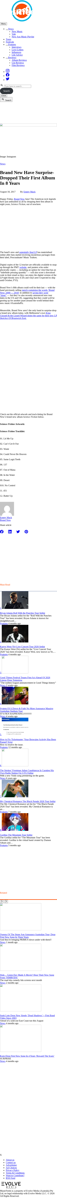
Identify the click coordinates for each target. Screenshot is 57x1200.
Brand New (19, 199)
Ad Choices (11, 1167)
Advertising (11, 1165)
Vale (14, 34)
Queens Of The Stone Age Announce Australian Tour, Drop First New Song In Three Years (27, 935)
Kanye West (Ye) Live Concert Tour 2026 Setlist (22, 646)
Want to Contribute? (15, 1175)
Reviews (12, 57)
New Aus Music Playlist (23, 36)
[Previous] (2, 901)
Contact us (11, 1162)
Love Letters (17, 49)
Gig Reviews (18, 62)
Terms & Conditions (15, 1173)
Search (6, 91)
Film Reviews (18, 65)
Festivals (10, 42)
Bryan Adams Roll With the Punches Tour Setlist (22, 613)
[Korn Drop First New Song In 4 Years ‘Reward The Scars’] (20, 1051)
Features (12, 44)
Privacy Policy (12, 1170)
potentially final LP (28, 252)
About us (10, 1160)
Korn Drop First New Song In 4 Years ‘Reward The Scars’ (27, 1056)
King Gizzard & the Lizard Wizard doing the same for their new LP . (28, 315)
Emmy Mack (30, 192)
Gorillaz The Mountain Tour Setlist (16, 835)
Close (3, 95)
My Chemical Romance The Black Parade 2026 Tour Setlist (27, 801)
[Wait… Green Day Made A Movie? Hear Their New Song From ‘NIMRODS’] (20, 970)
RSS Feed (10, 1178)
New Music (17, 31)
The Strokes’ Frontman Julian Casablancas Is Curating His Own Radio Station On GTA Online (27, 771)
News (11, 29)
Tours (8, 39)
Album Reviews (19, 60)
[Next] (6, 901)
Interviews (16, 47)
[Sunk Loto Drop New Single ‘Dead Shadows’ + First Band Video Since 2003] (20, 1010)
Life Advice (17, 55)
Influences (16, 52)
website (22, 267)
